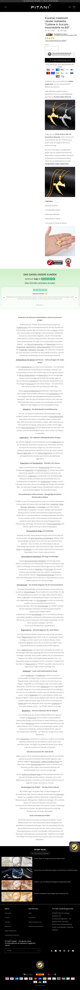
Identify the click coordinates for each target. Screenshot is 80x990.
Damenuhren (51, 344)
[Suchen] (70, 7)
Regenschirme (27, 637)
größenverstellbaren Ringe (31, 774)
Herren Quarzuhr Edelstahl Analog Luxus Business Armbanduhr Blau (56, 870)
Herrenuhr (33, 381)
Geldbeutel (30, 675)
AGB (30, 913)
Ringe (61, 504)
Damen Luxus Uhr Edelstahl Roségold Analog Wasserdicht (52, 882)
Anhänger (42, 507)
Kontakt (7, 922)
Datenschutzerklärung (36, 926)
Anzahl (47, 44)
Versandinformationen (12, 935)
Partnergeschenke (54, 524)
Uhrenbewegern (29, 592)
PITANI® (43, 985)
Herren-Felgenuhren (24, 453)
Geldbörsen (41, 675)
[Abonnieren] (38, 950)
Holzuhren (60, 794)
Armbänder (54, 504)
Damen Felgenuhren (45, 453)
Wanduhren (32, 718)
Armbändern (23, 350)
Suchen (7, 917)
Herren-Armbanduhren (35, 344)
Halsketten (32, 350)
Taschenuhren (31, 347)
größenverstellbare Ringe (50, 762)
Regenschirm (30, 664)
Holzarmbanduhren (44, 347)
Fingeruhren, (21, 347)
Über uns (8, 926)
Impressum (32, 917)
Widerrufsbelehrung (35, 922)
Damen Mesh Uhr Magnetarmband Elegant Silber (49, 858)
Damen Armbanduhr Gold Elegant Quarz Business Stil (51, 893)
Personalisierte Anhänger (45, 575)
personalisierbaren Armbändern (42, 538)
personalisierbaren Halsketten (35, 561)
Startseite (8, 913)
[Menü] (6, 7)
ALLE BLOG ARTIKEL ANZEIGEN (40, 853)
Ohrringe (24, 507)
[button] (50, 38)
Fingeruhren (29, 470)
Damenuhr (30, 384)
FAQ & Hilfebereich (10, 931)
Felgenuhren (56, 442)
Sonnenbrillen (36, 762)
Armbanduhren (22, 327)
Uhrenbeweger (41, 600)
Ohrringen (40, 350)
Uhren (55, 330)
